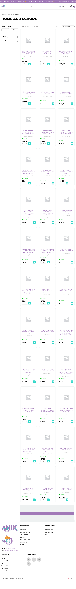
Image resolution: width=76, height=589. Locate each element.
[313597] (48, 143)
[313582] (34, 222)
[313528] (34, 461)
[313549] (72, 342)
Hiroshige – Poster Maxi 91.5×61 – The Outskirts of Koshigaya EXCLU (66, 332)
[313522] (72, 461)
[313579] (53, 222)
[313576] (72, 222)
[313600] (29, 143)
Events (22, 537)
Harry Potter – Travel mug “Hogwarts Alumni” (28, 132)
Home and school (10, 14)
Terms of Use (5, 566)
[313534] (53, 421)
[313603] (72, 103)
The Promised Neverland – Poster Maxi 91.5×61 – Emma (28, 212)
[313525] (48, 461)
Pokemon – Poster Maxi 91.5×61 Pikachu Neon (47, 172)
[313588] (53, 183)
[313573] (34, 262)
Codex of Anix (5, 561)
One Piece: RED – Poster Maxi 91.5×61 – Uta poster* (66, 291)
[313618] (29, 64)
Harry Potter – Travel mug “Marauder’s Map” (66, 92)
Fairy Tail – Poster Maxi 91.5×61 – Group (66, 250)
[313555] (34, 342)
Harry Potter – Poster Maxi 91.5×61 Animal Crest (47, 132)
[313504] (67, 500)
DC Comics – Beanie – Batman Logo (47, 489)
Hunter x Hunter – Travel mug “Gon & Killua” (47, 92)
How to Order (49, 529)
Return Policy (49, 532)
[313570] (48, 262)
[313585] (67, 183)
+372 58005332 (10, 548)
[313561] (48, 303)
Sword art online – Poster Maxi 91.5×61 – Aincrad (28, 410)
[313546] (34, 381)
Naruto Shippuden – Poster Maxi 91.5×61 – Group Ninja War (47, 251)
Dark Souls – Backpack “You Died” (28, 490)
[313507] (48, 500)
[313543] (53, 381)
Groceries (23, 529)
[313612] (72, 64)
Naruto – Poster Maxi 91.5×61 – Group (47, 370)
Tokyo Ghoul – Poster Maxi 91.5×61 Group (66, 172)
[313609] (29, 103)
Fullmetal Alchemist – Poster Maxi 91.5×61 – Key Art (47, 410)
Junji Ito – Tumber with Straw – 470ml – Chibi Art (28, 53)
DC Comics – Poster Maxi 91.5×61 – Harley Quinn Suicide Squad (28, 291)
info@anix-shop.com (11, 550)
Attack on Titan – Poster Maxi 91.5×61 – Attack (28, 332)
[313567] (72, 262)
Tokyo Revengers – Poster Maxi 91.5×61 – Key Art (47, 450)
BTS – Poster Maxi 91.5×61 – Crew (66, 449)
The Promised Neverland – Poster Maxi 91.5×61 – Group (47, 212)
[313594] (72, 143)
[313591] (29, 183)
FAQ (46, 534)
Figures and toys (25, 539)
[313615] (48, 64)
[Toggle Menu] (31, 6)
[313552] (53, 342)
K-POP (22, 544)
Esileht (3, 14)
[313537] (29, 421)
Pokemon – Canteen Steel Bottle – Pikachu (66, 53)
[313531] (72, 421)
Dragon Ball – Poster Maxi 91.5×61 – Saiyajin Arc (47, 291)
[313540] (72, 381)
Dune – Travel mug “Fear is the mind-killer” (28, 92)
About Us (4, 558)
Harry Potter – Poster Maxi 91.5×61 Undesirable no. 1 (66, 132)
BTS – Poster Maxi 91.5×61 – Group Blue (47, 331)
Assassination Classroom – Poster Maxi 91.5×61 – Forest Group (66, 371)
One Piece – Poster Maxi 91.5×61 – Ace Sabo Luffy (28, 371)
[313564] (29, 303)
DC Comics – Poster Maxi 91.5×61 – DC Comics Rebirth (28, 450)
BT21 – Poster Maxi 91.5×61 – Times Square (66, 212)
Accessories (23, 542)
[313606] (53, 103)
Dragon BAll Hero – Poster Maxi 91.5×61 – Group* (66, 410)
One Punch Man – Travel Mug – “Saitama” (47, 53)
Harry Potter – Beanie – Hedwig (66, 489)
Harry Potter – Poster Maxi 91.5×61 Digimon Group (28, 172)
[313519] (34, 500)
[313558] (72, 303)
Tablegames (24, 534)
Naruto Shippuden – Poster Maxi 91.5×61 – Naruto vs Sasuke (28, 251)
